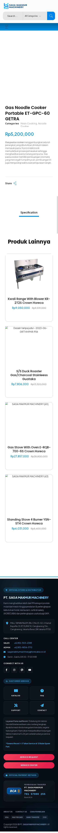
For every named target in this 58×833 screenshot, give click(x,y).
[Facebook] (7, 670)
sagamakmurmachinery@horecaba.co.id (27, 652)
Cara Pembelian (37, 812)
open (53, 52)
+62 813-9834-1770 (23, 647)
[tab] (29, 212)
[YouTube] (30, 670)
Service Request (29, 757)
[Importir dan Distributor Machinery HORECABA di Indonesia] (15, 6)
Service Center (29, 765)
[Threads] (22, 670)
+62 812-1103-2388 (23, 643)
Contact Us (21, 812)
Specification (29, 212)
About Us (8, 812)
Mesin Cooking (29, 123)
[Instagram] (14, 670)
